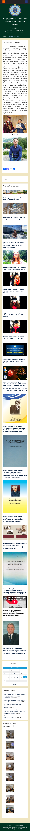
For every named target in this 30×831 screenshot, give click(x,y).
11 (8, 675)
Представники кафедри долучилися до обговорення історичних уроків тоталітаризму (14, 696)
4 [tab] (17, 134)
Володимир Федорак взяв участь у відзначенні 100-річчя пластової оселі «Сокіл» (14, 706)
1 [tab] (12, 134)
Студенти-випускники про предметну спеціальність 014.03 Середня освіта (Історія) (13, 291)
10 (4, 675)
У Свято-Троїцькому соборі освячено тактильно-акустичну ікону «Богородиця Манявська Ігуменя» (14, 711)
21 (17, 677)
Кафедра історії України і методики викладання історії (15, 21)
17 (4, 677)
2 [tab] (14, 134)
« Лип (14, 684)
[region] (15, 124)
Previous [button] (5, 123)
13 (14, 675)
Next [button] (25, 123)
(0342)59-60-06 (9, 30)
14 (17, 675)
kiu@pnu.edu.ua (10, 32)
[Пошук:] (14, 179)
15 (21, 675)
